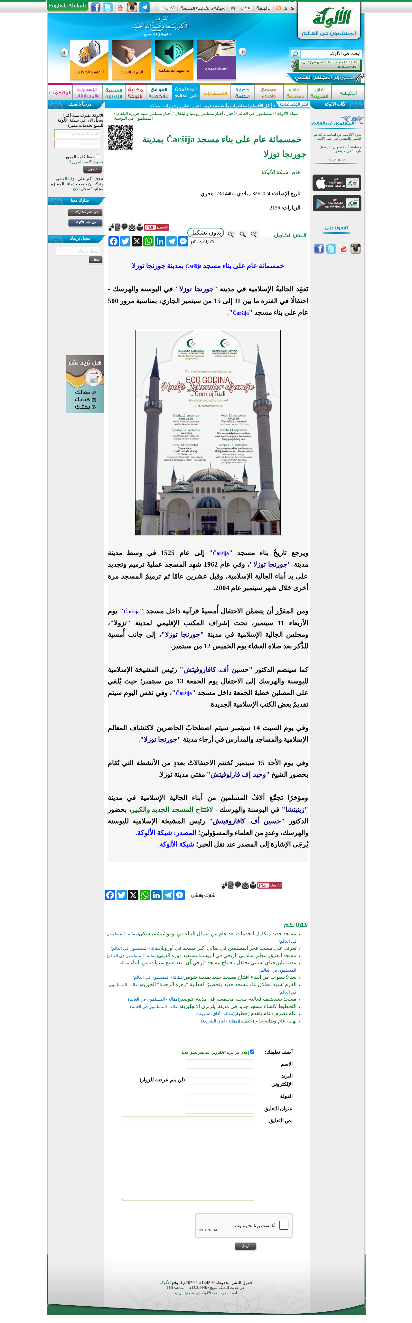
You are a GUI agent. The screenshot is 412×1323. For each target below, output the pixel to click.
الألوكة (165, 1282)
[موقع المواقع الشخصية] (159, 92)
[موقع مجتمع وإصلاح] (269, 92)
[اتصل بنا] (167, 10)
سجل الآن (81, 188)
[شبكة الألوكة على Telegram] (144, 7)
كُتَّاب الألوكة (335, 104)
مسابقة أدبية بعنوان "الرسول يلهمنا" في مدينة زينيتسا (340, 149)
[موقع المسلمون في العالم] (186, 92)
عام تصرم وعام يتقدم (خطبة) (265, 1013)
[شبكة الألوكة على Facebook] (95, 7)
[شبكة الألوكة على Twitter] (108, 7)
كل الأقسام (259, 105)
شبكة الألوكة (288, 113)
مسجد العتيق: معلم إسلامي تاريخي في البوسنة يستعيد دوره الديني (227, 955)
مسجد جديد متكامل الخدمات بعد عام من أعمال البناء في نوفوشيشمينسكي (217, 933)
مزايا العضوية (65, 178)
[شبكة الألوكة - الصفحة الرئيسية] (264, 10)
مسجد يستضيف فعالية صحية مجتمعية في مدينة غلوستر (237, 999)
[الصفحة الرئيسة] (292, 10)
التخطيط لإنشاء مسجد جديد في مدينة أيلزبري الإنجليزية (238, 1006)
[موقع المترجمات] (60, 92)
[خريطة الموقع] (285, 10)
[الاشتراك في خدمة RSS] (278, 10)
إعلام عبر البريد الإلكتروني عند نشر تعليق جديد (216, 1052)
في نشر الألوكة (85, 222)
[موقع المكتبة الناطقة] (113, 92)
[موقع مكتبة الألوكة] (135, 92)
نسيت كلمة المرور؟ (86, 161)
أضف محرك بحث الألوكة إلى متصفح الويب (206, 1293)
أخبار (197, 105)
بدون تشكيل (205, 232)
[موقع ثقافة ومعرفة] (295, 92)
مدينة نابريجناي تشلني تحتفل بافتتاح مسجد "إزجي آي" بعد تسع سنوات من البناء (213, 962)
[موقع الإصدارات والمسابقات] (87, 92)
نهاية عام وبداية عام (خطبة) (267, 1020)
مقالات (154, 105)
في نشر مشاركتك (86, 212)
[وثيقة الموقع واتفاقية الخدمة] (203, 10)
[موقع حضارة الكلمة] (242, 92)
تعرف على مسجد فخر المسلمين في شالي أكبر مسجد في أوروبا (229, 948)
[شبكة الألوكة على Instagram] (132, 7)
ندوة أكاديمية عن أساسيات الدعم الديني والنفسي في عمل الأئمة (337, 136)
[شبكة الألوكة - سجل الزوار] (241, 10)
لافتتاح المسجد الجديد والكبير (172, 809)
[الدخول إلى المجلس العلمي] (324, 78)
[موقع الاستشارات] (215, 92)
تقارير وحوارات (176, 105)
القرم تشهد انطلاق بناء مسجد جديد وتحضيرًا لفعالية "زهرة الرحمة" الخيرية (218, 984)
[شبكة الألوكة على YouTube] (120, 7)
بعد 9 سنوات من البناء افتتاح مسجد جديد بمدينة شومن (239, 977)
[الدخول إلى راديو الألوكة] (320, 66)
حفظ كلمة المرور (80, 156)
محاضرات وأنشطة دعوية (225, 105)
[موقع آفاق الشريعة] (319, 92)
